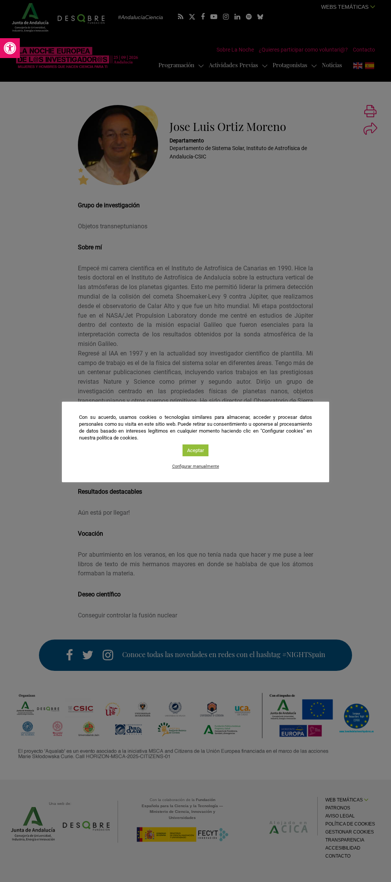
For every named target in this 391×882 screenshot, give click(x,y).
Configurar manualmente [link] (195, 466)
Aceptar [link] (195, 450)
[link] (10, 48)
